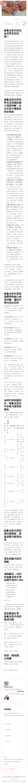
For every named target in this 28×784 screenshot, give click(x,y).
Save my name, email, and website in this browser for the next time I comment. (13, 761)
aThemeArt (23, 781)
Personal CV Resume (12, 781)
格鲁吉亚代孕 (14, 670)
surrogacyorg (8, 23)
